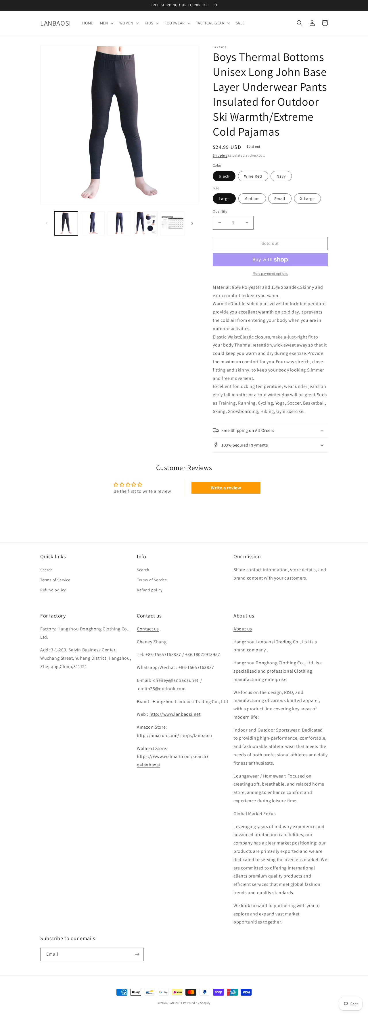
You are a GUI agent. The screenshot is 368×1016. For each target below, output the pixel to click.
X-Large (307, 198)
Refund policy (53, 589)
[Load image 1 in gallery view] (66, 223)
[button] (106, 23)
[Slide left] (46, 223)
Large (224, 198)
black (224, 176)
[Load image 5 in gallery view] (146, 223)
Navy (281, 176)
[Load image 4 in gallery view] (119, 223)
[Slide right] (192, 223)
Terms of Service (55, 579)
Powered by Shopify (197, 1003)
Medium (252, 198)
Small (279, 198)
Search (46, 569)
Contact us (148, 629)
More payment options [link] (270, 273)
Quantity (220, 211)
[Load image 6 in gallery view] (172, 223)
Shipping (220, 155)
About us (242, 629)
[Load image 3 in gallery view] (92, 223)
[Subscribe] (137, 954)
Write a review (226, 488)
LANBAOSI (175, 1003)
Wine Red (253, 176)
